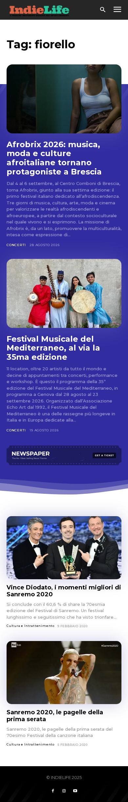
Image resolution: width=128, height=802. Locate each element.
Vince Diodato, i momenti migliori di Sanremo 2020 (64, 591)
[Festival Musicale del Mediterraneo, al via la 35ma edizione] (64, 293)
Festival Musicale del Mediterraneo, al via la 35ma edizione (53, 348)
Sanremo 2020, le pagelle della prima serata (55, 716)
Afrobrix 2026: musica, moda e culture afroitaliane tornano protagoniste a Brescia (55, 158)
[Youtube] (75, 791)
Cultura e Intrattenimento (30, 626)
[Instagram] (64, 791)
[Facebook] (53, 791)
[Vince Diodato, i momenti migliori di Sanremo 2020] (64, 548)
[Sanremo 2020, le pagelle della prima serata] (64, 672)
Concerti (16, 245)
